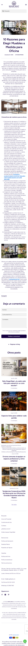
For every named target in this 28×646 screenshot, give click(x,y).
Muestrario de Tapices (6, 547)
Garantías (3, 553)
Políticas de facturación (7, 541)
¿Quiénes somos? (5, 529)
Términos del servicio (6, 563)
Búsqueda (3, 515)
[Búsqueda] (2, 11)
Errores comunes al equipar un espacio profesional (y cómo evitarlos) (14, 459)
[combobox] (14, 11)
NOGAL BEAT (16, 634)
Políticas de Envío (5, 556)
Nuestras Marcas (5, 544)
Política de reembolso (6, 559)
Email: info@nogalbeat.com (8, 579)
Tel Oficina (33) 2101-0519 (8, 582)
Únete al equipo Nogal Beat (8, 532)
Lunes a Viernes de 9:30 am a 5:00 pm (10, 573)
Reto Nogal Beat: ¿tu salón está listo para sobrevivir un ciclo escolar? (14, 383)
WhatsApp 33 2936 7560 (7, 585)
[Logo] (14, 4)
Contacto (3, 525)
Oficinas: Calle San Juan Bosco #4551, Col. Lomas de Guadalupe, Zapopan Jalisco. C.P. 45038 (13, 569)
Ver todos (14, 504)
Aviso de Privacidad (6, 519)
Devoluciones (4, 537)
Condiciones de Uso (6, 522)
